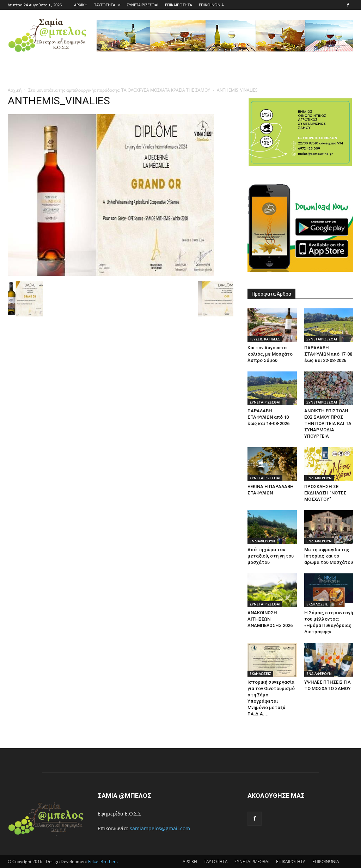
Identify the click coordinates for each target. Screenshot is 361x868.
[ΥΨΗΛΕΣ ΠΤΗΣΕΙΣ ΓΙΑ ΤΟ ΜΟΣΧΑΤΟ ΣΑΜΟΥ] (329, 660)
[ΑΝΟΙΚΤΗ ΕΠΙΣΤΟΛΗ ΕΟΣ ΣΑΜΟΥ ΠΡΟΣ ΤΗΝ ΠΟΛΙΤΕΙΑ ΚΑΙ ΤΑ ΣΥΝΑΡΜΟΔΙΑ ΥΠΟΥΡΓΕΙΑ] (329, 388)
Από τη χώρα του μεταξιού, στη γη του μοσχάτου (270, 556)
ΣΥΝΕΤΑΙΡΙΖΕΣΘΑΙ (142, 4)
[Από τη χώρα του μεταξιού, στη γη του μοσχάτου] (272, 527)
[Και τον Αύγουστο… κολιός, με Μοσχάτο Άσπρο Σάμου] (272, 325)
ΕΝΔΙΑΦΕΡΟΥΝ (319, 477)
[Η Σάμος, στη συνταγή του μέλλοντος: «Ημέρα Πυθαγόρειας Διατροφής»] (329, 590)
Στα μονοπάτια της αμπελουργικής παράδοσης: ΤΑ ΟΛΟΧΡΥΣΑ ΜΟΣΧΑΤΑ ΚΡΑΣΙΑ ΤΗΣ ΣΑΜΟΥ (119, 90)
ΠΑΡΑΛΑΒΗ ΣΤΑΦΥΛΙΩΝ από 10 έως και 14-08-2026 (268, 417)
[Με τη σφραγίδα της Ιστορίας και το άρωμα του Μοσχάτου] (329, 527)
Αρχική (15, 90)
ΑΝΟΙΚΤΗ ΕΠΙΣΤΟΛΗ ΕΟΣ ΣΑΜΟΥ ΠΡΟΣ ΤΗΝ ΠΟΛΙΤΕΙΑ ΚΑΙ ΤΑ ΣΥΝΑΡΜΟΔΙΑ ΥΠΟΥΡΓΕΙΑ (327, 423)
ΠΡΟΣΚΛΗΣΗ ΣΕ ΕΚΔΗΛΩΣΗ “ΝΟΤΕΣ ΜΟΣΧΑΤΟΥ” (325, 493)
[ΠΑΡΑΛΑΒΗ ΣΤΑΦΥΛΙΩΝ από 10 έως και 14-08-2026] (272, 388)
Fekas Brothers (102, 861)
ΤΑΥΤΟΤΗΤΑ (104, 4)
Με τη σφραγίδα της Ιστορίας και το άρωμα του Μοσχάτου (328, 556)
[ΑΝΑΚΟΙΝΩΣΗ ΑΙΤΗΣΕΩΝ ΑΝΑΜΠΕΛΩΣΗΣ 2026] (272, 590)
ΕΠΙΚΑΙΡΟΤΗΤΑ (178, 4)
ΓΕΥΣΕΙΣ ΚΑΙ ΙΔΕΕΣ (265, 339)
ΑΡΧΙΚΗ (80, 4)
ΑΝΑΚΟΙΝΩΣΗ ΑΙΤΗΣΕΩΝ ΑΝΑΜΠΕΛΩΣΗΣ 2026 (270, 619)
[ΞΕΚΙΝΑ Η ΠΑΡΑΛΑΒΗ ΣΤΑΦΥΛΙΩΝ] (272, 464)
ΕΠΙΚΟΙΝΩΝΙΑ (211, 4)
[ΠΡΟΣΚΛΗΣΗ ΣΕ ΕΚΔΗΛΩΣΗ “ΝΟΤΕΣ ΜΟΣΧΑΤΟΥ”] (329, 464)
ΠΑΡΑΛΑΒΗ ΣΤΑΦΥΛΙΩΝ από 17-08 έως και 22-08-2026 (328, 354)
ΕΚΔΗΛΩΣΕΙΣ (317, 604)
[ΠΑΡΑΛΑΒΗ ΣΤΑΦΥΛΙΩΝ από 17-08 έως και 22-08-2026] (329, 325)
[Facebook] (348, 5)
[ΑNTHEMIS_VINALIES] (111, 274)
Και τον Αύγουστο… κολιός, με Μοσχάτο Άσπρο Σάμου (270, 354)
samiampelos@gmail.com (160, 828)
